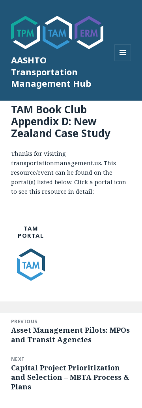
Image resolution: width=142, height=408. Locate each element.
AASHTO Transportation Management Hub (51, 72)
